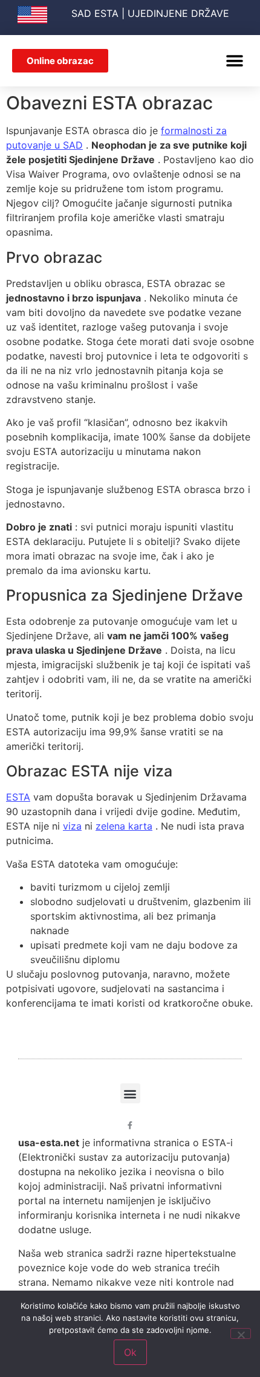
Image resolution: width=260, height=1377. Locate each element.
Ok (130, 1352)
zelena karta (124, 826)
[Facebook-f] (130, 1125)
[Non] (240, 1333)
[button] (234, 60)
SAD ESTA (95, 13)
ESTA (18, 797)
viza (72, 826)
